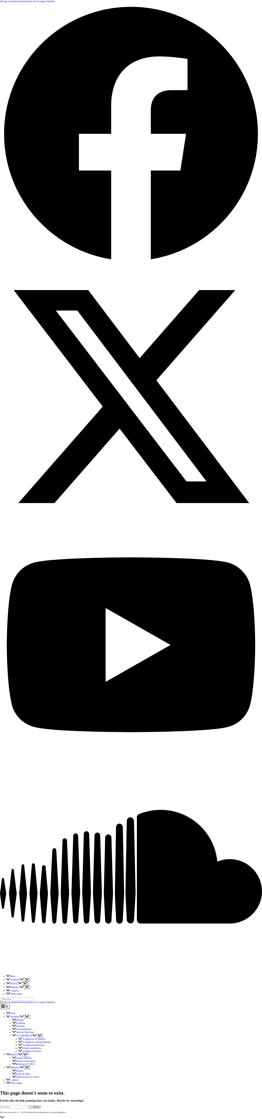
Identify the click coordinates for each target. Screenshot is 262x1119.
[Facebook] (131, 264)
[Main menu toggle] (5, 1006)
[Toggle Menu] (27, 979)
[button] (22, 979)
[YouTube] (131, 760)
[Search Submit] (30, 1106)
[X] (131, 527)
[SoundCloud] (131, 970)
